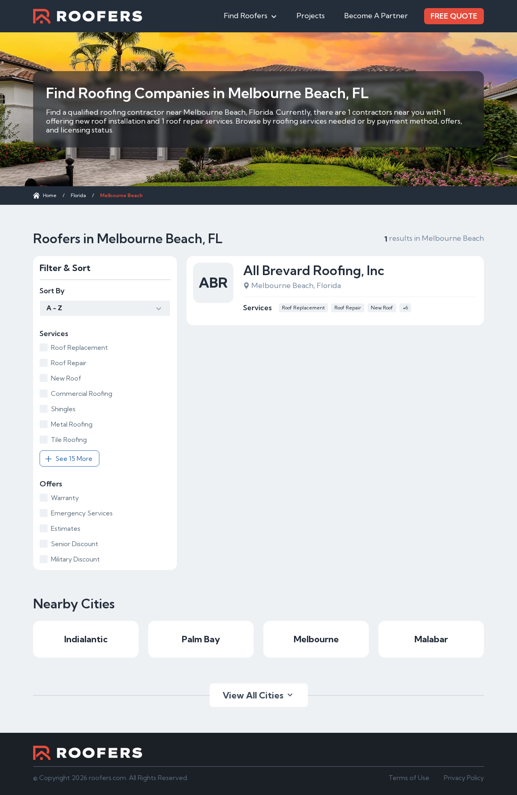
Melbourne (316, 639)
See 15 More (73, 458)
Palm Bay (201, 639)
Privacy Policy (464, 778)
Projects (310, 15)
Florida (78, 195)
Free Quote (454, 16)
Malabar (431, 639)
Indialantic (86, 639)
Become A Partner (376, 15)
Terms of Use (409, 778)
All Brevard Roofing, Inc (314, 270)
